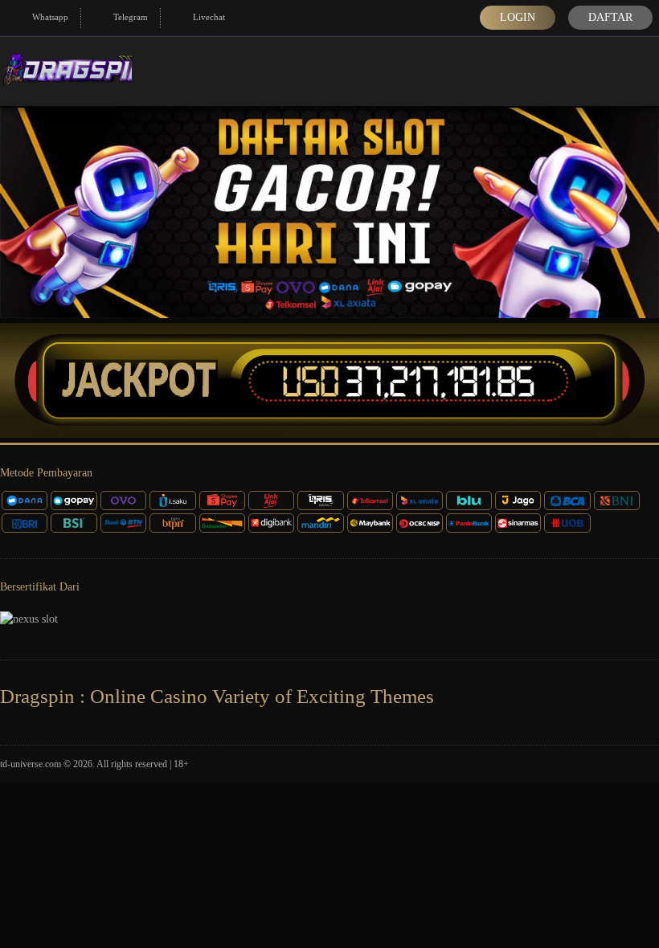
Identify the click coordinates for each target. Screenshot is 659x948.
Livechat (209, 17)
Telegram (130, 17)
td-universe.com (30, 764)
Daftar (610, 17)
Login (517, 17)
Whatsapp (50, 17)
